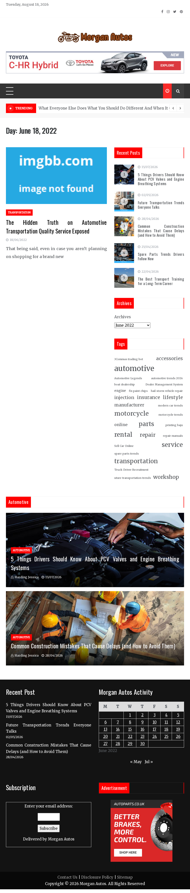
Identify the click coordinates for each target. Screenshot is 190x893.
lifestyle (173, 397)
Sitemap (125, 877)
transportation (136, 461)
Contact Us (67, 877)
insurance (148, 397)
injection (124, 397)
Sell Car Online (124, 446)
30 (142, 743)
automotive (134, 368)
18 (166, 729)
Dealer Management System (164, 384)
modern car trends (170, 405)
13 (105, 729)
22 (130, 736)
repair (148, 435)
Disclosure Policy (97, 877)
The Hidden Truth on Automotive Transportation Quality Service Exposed (56, 226)
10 (155, 722)
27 (105, 743)
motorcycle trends (171, 414)
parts (146, 424)
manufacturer (129, 405)
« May (136, 761)
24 (154, 736)
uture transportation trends (132, 478)
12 (178, 722)
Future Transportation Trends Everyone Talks (161, 205)
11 (166, 722)
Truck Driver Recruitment (131, 469)
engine (120, 391)
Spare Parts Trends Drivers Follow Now (161, 256)
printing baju (174, 425)
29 (130, 743)
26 (178, 736)
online (120, 424)
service (172, 445)
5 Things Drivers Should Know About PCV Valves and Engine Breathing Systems (161, 179)
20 (105, 736)
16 (142, 729)
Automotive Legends (128, 378)
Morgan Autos (61, 839)
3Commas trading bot (128, 359)
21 (118, 736)
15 (130, 729)
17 (154, 729)
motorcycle (131, 413)
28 (118, 743)
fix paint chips (138, 391)
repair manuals (173, 435)
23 (142, 736)
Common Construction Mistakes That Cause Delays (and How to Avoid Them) (161, 230)
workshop (166, 477)
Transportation (19, 212)
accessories (169, 358)
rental (123, 434)
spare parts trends (126, 453)
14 (118, 729)
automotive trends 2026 (167, 378)
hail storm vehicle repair (167, 391)
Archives (122, 317)
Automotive (21, 550)
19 (178, 729)
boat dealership (124, 384)
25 (166, 736)
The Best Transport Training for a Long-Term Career (161, 281)
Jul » (149, 761)
